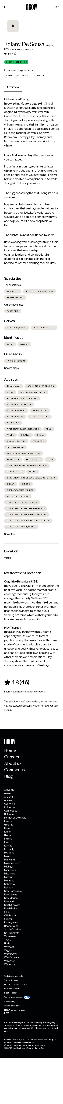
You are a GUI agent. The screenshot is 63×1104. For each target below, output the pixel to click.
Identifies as (13, 337)
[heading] (16, 682)
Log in (56, 6)
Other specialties (13, 304)
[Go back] (5, 7)
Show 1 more (11, 368)
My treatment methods (22, 573)
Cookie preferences (12, 1005)
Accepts (11, 379)
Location (11, 551)
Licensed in (13, 354)
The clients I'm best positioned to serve (29, 235)
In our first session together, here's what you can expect (29, 157)
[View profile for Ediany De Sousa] (13, 28)
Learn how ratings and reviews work (24, 691)
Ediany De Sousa (24, 44)
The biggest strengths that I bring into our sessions (31, 195)
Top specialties (12, 285)
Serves (9, 321)
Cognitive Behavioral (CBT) (21, 581)
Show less (10, 534)
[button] (16, 62)
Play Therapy (12, 627)
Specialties (13, 278)
